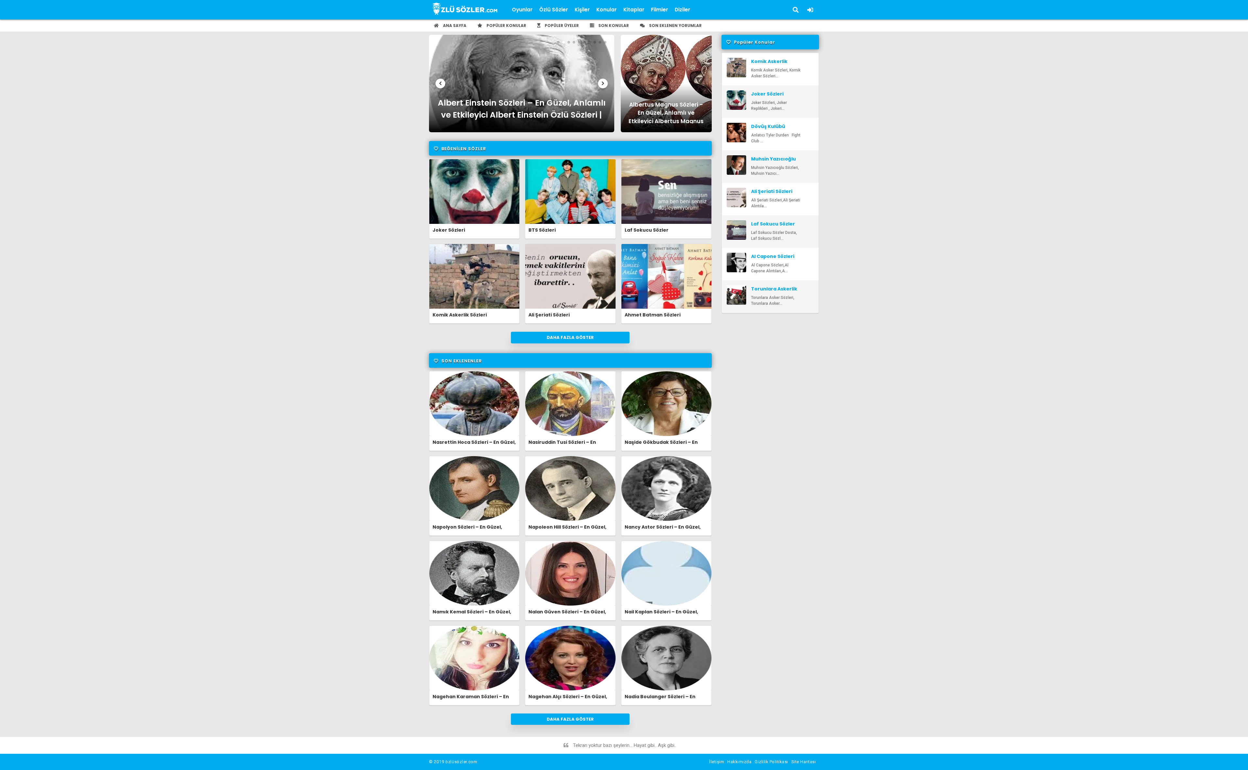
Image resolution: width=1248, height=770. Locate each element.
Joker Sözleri (449, 230)
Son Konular (613, 25)
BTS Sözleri (542, 230)
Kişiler (582, 9)
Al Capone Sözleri (772, 256)
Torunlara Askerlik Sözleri (774, 292)
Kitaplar (633, 9)
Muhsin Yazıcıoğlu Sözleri (773, 162)
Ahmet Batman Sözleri (653, 315)
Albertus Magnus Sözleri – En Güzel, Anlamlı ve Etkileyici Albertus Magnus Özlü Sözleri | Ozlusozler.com (666, 112)
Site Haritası (803, 761)
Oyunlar (522, 9)
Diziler (682, 9)
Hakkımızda (739, 761)
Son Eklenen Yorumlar (675, 25)
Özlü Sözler (553, 9)
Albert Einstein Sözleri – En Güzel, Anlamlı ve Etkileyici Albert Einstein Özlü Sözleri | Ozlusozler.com (521, 110)
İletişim (716, 761)
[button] (440, 83)
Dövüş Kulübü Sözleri (768, 129)
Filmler (659, 9)
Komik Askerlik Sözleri (460, 315)
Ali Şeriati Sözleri (549, 315)
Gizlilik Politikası (771, 761)
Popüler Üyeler (561, 25)
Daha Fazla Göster (570, 337)
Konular (606, 9)
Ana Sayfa (454, 25)
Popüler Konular (506, 25)
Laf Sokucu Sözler (647, 230)
